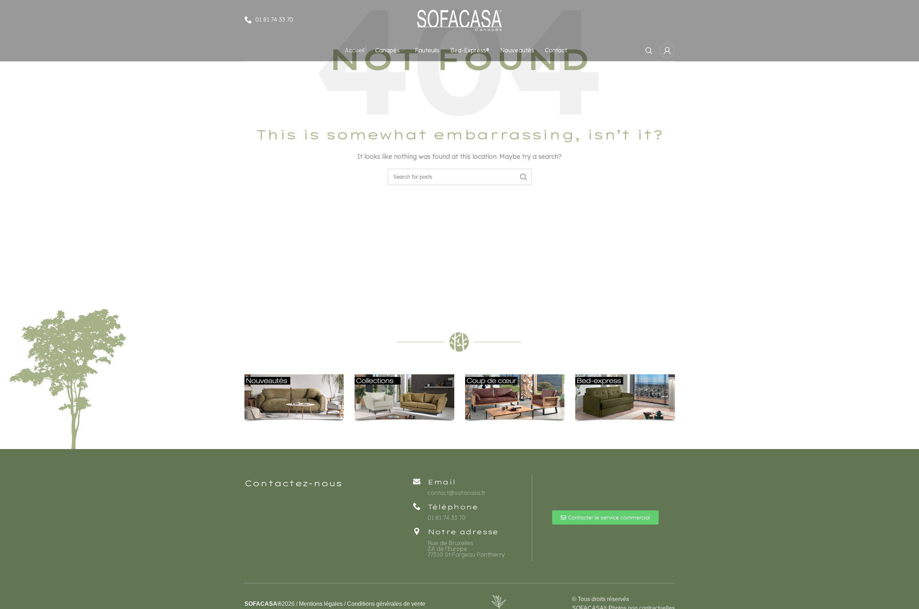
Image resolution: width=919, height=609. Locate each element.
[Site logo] (459, 19)
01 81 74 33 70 (274, 19)
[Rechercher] (649, 50)
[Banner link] (294, 398)
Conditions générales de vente (386, 604)
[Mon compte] (667, 50)
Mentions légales (321, 604)
